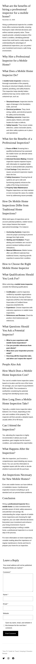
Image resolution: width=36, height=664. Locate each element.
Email (5, 604)
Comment (7, 572)
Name (5, 594)
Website (6, 613)
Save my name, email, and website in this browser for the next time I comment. (18, 625)
